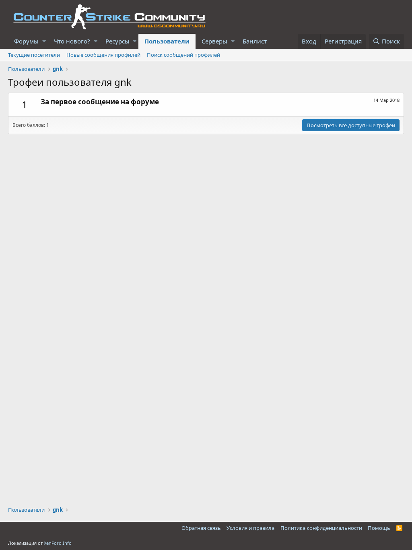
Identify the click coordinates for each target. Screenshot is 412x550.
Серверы (214, 41)
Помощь (379, 527)
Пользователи (167, 41)
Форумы (26, 41)
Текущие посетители (34, 54)
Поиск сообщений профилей (183, 54)
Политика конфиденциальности (321, 527)
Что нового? (72, 41)
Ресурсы (117, 41)
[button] (44, 41)
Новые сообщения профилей (103, 54)
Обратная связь (201, 527)
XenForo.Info (58, 543)
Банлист (255, 41)
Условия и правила (250, 527)
